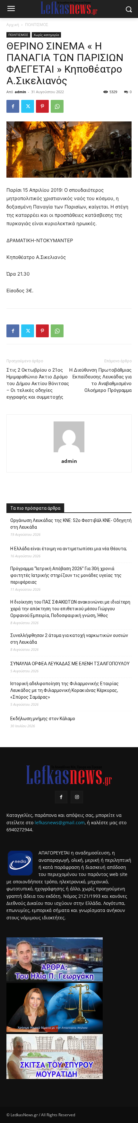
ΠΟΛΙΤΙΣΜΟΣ (36, 24)
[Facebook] (12, 106)
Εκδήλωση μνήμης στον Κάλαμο (42, 718)
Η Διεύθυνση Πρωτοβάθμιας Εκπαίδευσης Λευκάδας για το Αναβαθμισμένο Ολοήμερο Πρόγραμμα (100, 380)
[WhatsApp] (57, 106)
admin (20, 91)
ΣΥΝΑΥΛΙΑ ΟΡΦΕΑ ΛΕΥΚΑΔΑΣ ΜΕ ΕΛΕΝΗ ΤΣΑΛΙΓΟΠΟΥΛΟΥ (70, 663)
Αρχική (12, 24)
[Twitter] (27, 106)
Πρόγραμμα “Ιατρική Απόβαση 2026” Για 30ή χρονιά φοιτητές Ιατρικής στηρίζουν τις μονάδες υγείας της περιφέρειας (66, 575)
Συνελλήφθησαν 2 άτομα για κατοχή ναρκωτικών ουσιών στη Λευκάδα (69, 639)
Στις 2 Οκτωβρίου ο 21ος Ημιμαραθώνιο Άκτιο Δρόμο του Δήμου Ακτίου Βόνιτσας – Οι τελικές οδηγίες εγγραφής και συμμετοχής (37, 383)
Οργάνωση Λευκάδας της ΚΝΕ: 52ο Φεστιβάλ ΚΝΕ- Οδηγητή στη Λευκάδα (71, 524)
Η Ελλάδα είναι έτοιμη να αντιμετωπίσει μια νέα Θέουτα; (68, 548)
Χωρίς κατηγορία (46, 34)
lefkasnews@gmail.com (60, 822)
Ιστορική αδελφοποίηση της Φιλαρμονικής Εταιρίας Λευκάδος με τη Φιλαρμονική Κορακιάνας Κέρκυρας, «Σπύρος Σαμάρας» (64, 690)
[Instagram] (77, 797)
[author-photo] (69, 452)
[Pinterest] (42, 106)
